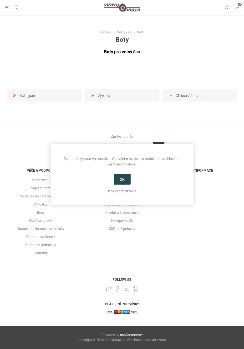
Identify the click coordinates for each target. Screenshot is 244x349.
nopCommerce (131, 335)
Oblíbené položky (122, 229)
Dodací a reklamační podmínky (40, 229)
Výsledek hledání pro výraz (40, 196)
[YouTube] (126, 289)
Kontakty (41, 253)
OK (122, 179)
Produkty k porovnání (122, 212)
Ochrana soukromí (40, 237)
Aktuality (40, 204)
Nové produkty (40, 220)
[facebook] (117, 289)
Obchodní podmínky (40, 245)
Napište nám (41, 188)
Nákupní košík (122, 220)
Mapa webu (41, 180)
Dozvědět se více (122, 191)
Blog (40, 212)
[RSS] (135, 289)
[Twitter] (108, 289)
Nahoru (105, 32)
